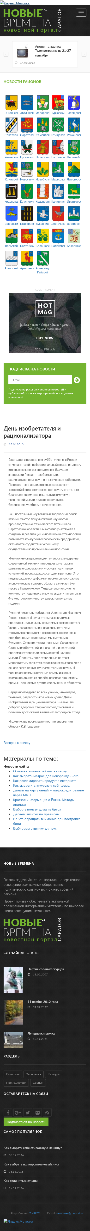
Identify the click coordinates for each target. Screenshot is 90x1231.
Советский (11, 135)
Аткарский (11, 268)
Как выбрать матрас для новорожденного (45, 775)
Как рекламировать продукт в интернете (45, 780)
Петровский (58, 157)
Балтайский (27, 246)
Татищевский (74, 113)
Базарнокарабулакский (74, 246)
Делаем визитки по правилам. (36, 813)
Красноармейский (42, 201)
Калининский (58, 201)
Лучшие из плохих (41, 1033)
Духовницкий (42, 223)
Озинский (11, 179)
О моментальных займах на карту (40, 771)
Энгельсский (11, 113)
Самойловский (42, 135)
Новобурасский (42, 179)
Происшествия (16, 1082)
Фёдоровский (42, 113)
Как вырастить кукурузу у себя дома (41, 785)
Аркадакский (27, 268)
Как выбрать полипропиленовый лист (32, 1164)
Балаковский (58, 246)
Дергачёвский (58, 223)
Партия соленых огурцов (46, 969)
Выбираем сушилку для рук (34, 828)
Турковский (58, 113)
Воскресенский (74, 223)
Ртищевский (58, 135)
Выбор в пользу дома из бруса (37, 809)
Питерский (42, 157)
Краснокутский (27, 201)
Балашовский (42, 246)
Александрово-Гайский (42, 270)
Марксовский (58, 179)
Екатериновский (27, 223)
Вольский (11, 246)
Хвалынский (27, 113)
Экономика (33, 1074)
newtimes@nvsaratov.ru (71, 1213)
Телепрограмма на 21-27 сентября (53, 53)
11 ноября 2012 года (43, 1002)
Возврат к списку (17, 743)
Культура (54, 1074)
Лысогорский (74, 179)
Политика (12, 1074)
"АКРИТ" (34, 1213)
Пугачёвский (27, 157)
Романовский (74, 135)
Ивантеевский (74, 201)
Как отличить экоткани (21, 1181)
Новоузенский (27, 179)
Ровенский (11, 157)
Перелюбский (74, 157)
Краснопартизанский (11, 201)
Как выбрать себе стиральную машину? (33, 1148)
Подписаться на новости (26, 1121)
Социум (38, 1082)
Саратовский (27, 135)
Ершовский (11, 223)
